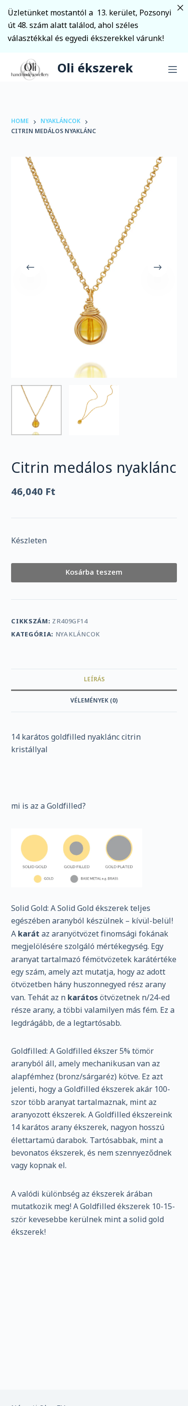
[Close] (180, 7)
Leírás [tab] (94, 680)
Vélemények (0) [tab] (94, 701)
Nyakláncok (78, 635)
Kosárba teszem (94, 573)
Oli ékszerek (95, 69)
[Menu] (172, 69)
